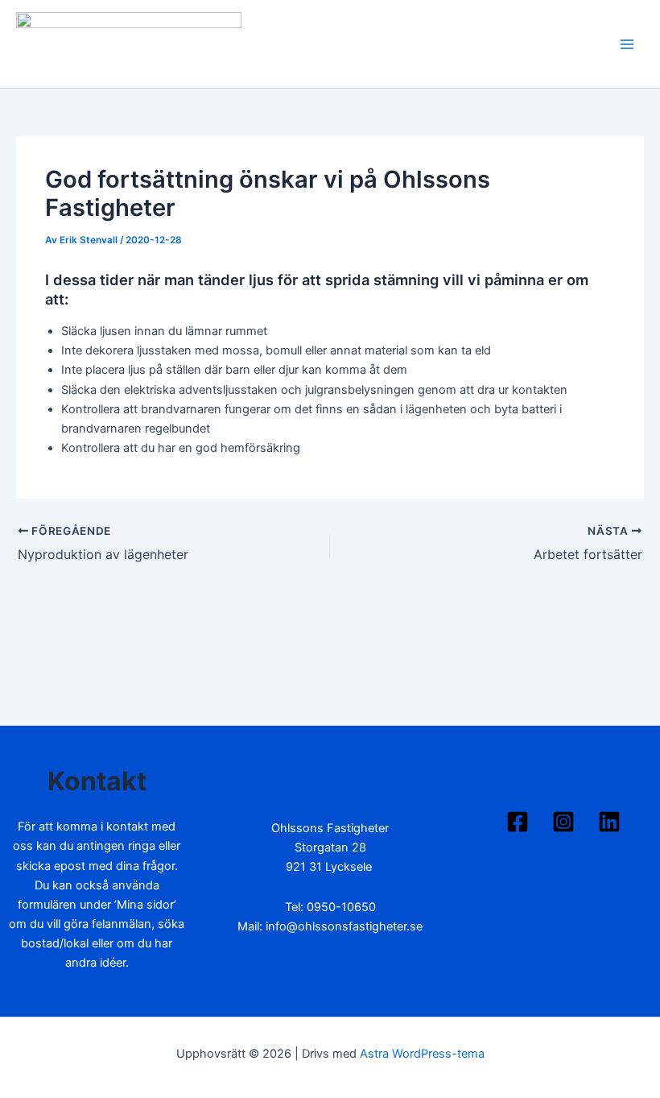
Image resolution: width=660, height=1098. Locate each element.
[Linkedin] (609, 821)
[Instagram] (563, 821)
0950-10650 (341, 907)
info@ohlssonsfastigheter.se (344, 926)
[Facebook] (517, 821)
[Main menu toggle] (627, 44)
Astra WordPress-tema (422, 1053)
